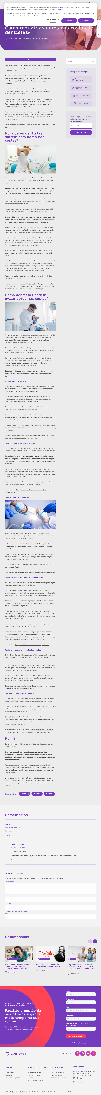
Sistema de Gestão (35, 1072)
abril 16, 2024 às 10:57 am (18, 847)
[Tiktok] (93, 1053)
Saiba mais (60, 9)
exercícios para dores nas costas (41, 730)
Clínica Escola (82, 103)
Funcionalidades (34, 1075)
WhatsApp (25, 794)
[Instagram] (77, 1053)
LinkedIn (50, 794)
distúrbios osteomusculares (42, 101)
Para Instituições (56, 1067)
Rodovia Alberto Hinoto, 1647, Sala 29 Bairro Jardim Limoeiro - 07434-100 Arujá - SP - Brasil (84, 1074)
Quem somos (9, 1072)
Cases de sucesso (82, 96)
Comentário (9, 881)
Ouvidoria (24, 1092)
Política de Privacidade (54, 1091)
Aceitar (69, 20)
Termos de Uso (42, 1091)
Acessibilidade (99, 30)
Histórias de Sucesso (35, 1080)
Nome (7, 896)
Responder (8, 835)
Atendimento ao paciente (81, 87)
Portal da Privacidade (30, 1091)
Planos (30, 1078)
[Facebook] (82, 1053)
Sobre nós (8, 1067)
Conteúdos (9, 1075)
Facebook (38, 794)
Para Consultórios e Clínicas (38, 1067)
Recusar (85, 20)
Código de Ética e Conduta (13, 1092)
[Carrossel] (90, 941)
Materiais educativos (79, 79)
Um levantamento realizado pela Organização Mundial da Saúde (27, 397)
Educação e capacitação (13, 1078)
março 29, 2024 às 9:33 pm (12, 827)
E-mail (8, 904)
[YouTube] (88, 1053)
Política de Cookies (67, 1091)
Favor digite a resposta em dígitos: (17, 911)
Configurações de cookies (53, 21)
